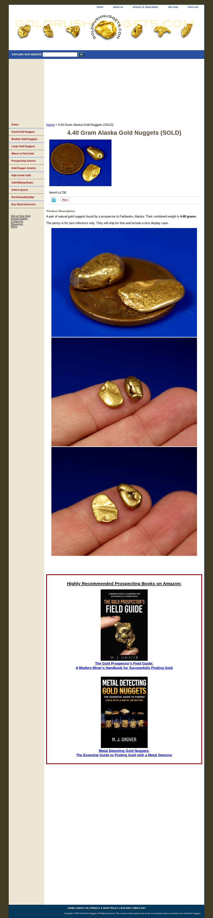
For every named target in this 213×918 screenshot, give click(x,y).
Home (50, 124)
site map (173, 7)
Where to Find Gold (22, 153)
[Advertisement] (124, 90)
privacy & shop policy (145, 7)
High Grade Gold (21, 175)
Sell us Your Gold (20, 216)
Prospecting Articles (23, 160)
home (100, 7)
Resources (17, 224)
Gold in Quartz (19, 189)
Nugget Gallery (19, 218)
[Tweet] (53, 201)
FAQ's (14, 226)
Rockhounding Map (22, 197)
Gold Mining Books (22, 182)
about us (118, 7)
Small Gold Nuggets (23, 131)
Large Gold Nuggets (23, 146)
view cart (193, 7)
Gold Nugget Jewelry (23, 168)
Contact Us (17, 221)
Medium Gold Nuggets (24, 139)
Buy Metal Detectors (23, 204)
